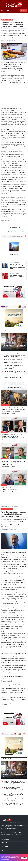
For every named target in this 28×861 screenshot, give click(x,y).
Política (7, 506)
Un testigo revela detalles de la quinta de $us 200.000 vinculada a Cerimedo (14, 376)
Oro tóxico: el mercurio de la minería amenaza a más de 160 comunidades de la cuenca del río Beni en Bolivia (14, 355)
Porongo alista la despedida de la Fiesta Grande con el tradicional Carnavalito (14, 346)
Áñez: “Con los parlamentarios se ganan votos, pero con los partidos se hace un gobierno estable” (14, 367)
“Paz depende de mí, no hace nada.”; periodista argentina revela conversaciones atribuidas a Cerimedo (13, 361)
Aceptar (24, 857)
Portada (3, 17)
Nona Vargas (14, 254)
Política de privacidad (12, 857)
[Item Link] (14, 398)
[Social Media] (14, 839)
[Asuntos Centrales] (14, 4)
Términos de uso (5, 859)
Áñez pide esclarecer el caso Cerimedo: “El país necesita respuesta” (14, 372)
